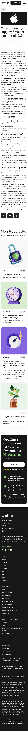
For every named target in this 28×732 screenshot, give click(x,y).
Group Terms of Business (16, 723)
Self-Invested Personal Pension (10, 610)
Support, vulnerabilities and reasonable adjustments (12, 629)
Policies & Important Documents (10, 619)
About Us (4, 559)
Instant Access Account (8, 607)
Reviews (4, 577)
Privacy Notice (6, 645)
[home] (5, 2)
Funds (3, 589)
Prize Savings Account (7, 604)
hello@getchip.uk (6, 546)
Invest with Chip (6, 586)
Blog (3, 574)
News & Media (5, 580)
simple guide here (19, 126)
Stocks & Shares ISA (7, 592)
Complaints (4, 622)
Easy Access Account (7, 601)
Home (3, 556)
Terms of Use (5, 648)
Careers (4, 565)
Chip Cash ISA (5, 613)
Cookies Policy (6, 651)
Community (4, 562)
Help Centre (5, 625)
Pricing (3, 571)
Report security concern (8, 633)
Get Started (14, 464)
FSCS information (6, 654)
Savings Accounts (6, 595)
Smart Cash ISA (5, 598)
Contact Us (4, 568)
